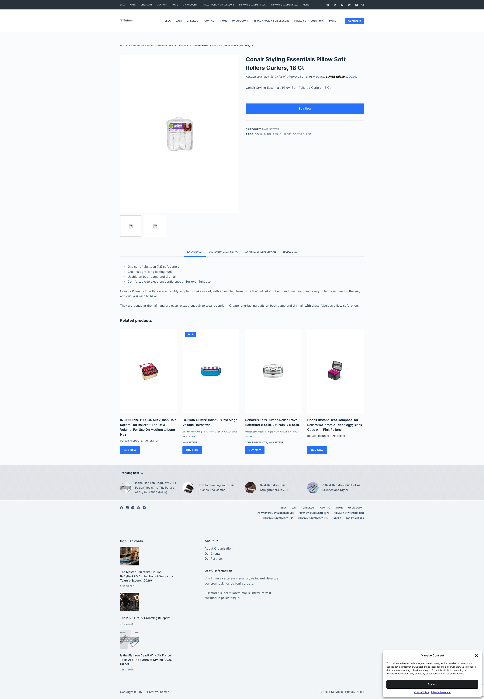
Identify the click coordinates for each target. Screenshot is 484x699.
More (306, 4)
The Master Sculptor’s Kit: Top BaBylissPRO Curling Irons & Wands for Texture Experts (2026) (146, 576)
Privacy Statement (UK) (278, 518)
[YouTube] (356, 5)
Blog (123, 4)
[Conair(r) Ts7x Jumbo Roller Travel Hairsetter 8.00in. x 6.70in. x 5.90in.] (273, 371)
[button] (476, 656)
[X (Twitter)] (335, 5)
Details (320, 76)
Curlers (285, 134)
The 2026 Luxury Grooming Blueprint (145, 618)
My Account (190, 4)
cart (133, 4)
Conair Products (131, 440)
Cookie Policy (421, 692)
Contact (162, 4)
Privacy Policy (354, 692)
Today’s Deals (355, 518)
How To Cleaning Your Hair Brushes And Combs (216, 487)
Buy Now (305, 108)
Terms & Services (331, 692)
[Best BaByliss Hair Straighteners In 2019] (250, 487)
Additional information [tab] (260, 252)
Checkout (146, 4)
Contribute (354, 20)
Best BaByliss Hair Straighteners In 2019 (275, 487)
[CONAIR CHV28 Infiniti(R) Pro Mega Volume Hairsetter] (210, 371)
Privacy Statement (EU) (284, 4)
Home (175, 4)
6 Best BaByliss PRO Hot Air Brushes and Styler (341, 487)
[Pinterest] (349, 5)
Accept (432, 684)
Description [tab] (194, 252)
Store (337, 518)
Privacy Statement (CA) (252, 4)
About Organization (219, 548)
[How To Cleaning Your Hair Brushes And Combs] (188, 487)
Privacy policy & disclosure (218, 4)
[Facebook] (328, 5)
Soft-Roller (302, 134)
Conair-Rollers (266, 134)
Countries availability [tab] (223, 252)
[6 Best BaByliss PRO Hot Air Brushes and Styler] (313, 487)
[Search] (362, 5)
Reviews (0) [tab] (290, 252)
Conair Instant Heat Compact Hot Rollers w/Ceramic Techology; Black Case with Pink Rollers (334, 425)
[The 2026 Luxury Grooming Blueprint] (129, 602)
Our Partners (214, 558)
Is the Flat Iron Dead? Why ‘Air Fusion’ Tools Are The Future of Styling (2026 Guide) (155, 487)
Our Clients (212, 553)
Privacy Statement (441, 692)
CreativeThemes (158, 692)
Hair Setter (270, 129)
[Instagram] (342, 5)
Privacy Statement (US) (313, 518)
